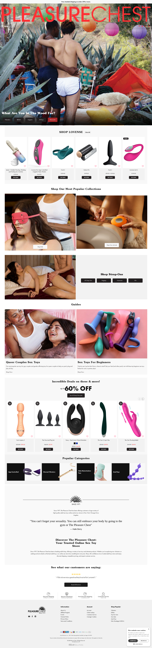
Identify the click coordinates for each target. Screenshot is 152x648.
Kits (135, 280)
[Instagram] (35, 616)
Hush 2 (110, 170)
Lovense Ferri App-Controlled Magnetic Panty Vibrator (39, 171)
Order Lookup (90, 612)
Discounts (52, 120)
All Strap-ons (88, 280)
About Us (63, 610)
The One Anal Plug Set (48, 440)
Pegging (104, 280)
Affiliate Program (65, 612)
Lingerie (30, 120)
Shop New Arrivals (112, 245)
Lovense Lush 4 (134, 170)
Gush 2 (63, 170)
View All (87, 132)
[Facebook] (32, 616)
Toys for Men (114, 614)
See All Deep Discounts (76, 395)
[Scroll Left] (139, 398)
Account (89, 610)
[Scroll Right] (142, 398)
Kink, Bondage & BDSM (117, 621)
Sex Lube (113, 617)
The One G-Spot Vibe (104, 440)
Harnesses (119, 280)
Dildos (112, 612)
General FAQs (65, 617)
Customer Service (91, 614)
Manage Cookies (91, 617)
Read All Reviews (76, 584)
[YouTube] (29, 616)
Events (62, 614)
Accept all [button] (133, 640)
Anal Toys (113, 619)
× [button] (148, 629)
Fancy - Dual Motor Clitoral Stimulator (76, 440)
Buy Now (15, 177)
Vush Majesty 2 (20, 440)
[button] (75, 443)
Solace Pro (86, 170)
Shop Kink (40, 247)
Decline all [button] (144, 640)
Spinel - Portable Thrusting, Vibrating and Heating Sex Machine (16, 171)
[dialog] (138, 636)
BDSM (19, 120)
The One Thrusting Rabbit (131, 440)
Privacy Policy (64, 619)
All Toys (41, 120)
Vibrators (7, 120)
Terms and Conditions (66, 621)
